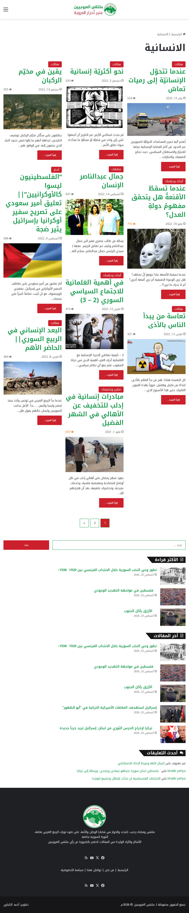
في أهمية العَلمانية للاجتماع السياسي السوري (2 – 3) (94, 291)
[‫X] (97, 858)
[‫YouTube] (91, 858)
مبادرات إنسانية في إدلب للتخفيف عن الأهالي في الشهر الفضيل (95, 410)
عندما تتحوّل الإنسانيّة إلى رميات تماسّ (157, 80)
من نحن (109, 870)
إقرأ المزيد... (173, 166)
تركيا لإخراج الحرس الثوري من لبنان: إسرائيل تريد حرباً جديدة (108, 728)
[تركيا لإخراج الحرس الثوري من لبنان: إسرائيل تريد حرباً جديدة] (173, 734)
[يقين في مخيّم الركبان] (32, 111)
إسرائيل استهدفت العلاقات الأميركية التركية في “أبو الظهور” (109, 708)
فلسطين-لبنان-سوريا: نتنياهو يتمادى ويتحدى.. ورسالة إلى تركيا (118, 771)
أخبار (56, 169)
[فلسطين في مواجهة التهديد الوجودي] (173, 596)
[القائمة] (5, 11)
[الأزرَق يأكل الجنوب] (173, 617)
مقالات (178, 64)
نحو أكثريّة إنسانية (97, 71)
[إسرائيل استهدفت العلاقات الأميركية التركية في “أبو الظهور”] (173, 714)
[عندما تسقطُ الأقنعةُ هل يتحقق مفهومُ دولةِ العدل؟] (156, 249)
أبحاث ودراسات (174, 181)
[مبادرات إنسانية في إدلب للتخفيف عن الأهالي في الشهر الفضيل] (94, 454)
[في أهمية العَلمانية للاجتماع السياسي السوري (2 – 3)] (94, 331)
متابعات (116, 169)
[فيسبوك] (103, 858)
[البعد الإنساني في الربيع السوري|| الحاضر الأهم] (32, 378)
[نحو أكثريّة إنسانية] (94, 107)
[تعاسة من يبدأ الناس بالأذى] (156, 356)
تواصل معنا (94, 870)
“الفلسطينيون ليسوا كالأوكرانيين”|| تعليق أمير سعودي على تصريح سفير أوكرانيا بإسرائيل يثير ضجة (34, 203)
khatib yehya (177, 771)
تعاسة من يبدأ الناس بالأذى (164, 320)
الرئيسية (177, 34)
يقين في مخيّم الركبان (40, 75)
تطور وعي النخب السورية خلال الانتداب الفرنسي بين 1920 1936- (107, 570)
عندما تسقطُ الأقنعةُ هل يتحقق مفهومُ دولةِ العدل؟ (158, 201)
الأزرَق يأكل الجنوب (140, 611)
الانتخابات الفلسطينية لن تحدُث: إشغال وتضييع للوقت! (126, 778)
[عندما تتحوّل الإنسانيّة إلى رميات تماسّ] (156, 119)
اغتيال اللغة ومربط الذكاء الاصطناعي (141, 763)
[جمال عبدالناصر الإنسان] (94, 217)
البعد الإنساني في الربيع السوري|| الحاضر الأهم (35, 339)
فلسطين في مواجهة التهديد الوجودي (125, 590)
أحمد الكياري (11, 904)
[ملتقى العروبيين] (94, 9)
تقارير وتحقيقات (111, 389)
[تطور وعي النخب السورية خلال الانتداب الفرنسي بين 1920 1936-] (173, 576)
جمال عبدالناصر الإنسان (102, 180)
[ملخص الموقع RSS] (86, 858)
